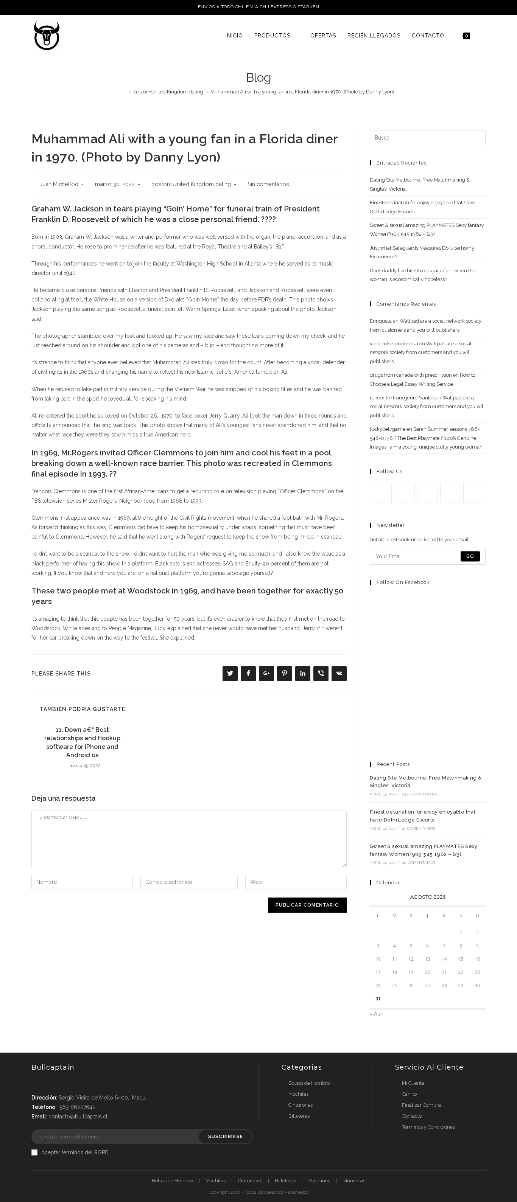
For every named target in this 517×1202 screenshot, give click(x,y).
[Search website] (483, 35)
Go (470, 556)
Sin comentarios (268, 184)
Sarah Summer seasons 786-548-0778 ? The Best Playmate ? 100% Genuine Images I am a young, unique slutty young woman (426, 438)
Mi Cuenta (413, 1083)
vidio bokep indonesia (394, 343)
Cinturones (300, 1105)
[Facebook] (404, 493)
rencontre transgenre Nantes (402, 398)
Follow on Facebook (403, 582)
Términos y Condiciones (428, 1127)
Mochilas (298, 1094)
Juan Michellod (59, 184)
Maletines (319, 1180)
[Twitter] (381, 493)
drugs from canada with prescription (411, 375)
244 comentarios (420, 794)
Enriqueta (381, 321)
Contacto (412, 1116)
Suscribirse (225, 1136)
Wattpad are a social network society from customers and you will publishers (421, 352)
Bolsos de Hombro (309, 1083)
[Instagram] (427, 493)
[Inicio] (124, 92)
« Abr (376, 1014)
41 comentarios (418, 828)
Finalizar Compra (421, 1105)
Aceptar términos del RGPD (75, 1152)
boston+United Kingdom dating (191, 184)
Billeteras (299, 1116)
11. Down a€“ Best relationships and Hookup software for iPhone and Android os (82, 742)
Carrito (409, 1094)
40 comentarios (418, 862)
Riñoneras (354, 1180)
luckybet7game (387, 429)
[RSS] (473, 493)
